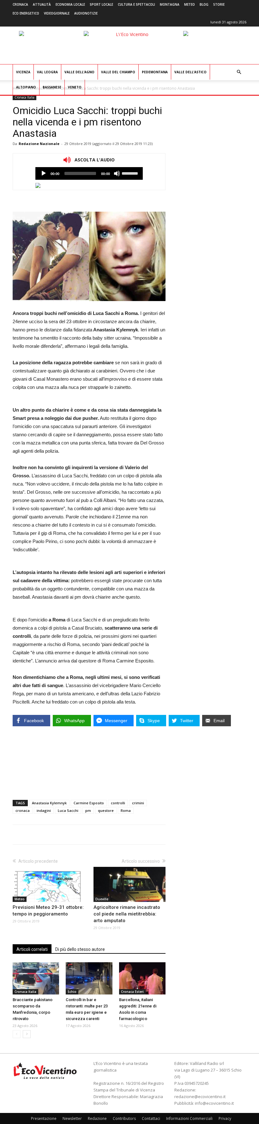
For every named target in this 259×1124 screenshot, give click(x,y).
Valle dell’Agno (79, 72)
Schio (72, 991)
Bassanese (52, 87)
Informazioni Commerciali (189, 1118)
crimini (138, 803)
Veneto (74, 87)
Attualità (42, 4)
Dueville (101, 899)
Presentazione (44, 1118)
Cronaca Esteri (132, 991)
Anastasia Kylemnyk (49, 803)
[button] (238, 72)
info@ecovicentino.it (214, 1103)
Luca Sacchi (68, 810)
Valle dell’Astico (190, 72)
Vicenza (23, 72)
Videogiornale (56, 13)
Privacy (225, 1118)
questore (106, 810)
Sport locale (101, 4)
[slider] (131, 172)
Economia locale (70, 4)
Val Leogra (47, 72)
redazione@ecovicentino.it (200, 1096)
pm (88, 810)
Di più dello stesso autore (80, 949)
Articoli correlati (32, 949)
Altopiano (26, 87)
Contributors (124, 1118)
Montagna (169, 4)
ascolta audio (43, 173)
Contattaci (151, 1118)
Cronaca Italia (24, 97)
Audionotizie (86, 13)
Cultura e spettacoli (136, 4)
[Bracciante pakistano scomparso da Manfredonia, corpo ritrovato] (36, 978)
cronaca (22, 810)
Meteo (189, 4)
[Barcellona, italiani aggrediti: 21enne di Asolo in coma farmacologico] (142, 978)
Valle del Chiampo (118, 72)
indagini (44, 810)
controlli (118, 803)
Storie (219, 4)
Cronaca (20, 4)
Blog (204, 4)
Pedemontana (155, 72)
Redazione (97, 1118)
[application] (89, 173)
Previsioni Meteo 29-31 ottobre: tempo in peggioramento (48, 910)
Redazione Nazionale (39, 143)
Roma (126, 810)
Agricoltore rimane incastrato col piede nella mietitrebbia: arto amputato (126, 913)
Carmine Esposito (89, 803)
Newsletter (72, 1118)
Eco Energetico (26, 13)
